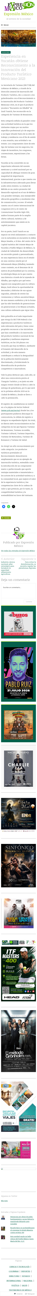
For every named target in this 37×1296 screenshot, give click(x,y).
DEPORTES (25, 1271)
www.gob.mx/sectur (11, 410)
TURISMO (7, 518)
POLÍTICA (15, 1285)
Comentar (29, 601)
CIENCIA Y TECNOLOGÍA (19, 1266)
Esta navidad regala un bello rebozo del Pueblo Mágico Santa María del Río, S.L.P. (22, 1238)
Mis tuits (4, 1201)
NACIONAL (27, 1280)
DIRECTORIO (14, 1276)
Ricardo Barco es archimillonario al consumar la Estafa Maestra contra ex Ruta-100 (22, 1230)
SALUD (24, 1285)
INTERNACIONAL (14, 1280)
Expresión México (18, 13)
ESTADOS (26, 1276)
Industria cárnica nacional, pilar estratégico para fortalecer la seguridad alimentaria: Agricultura (8, 566)
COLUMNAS (14, 1271)
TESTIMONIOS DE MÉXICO (20, 1290)
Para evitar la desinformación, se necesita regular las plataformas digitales (27, 563)
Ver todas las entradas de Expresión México (18, 550)
